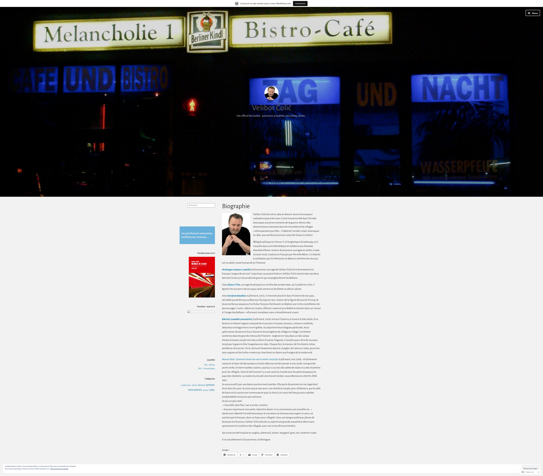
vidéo (212, 390)
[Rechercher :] (201, 205)
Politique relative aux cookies (59, 469)
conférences (186, 385)
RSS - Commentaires (206, 368)
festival (201, 385)
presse (210, 385)
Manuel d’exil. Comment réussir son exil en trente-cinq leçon (250, 359)
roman (205, 390)
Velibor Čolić (271, 108)
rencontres (195, 389)
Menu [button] (535, 13)
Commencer (300, 3)
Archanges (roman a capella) (236, 269)
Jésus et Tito (234, 284)
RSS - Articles (209, 365)
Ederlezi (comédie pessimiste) (237, 319)
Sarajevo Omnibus (236, 295)
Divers (194, 385)
